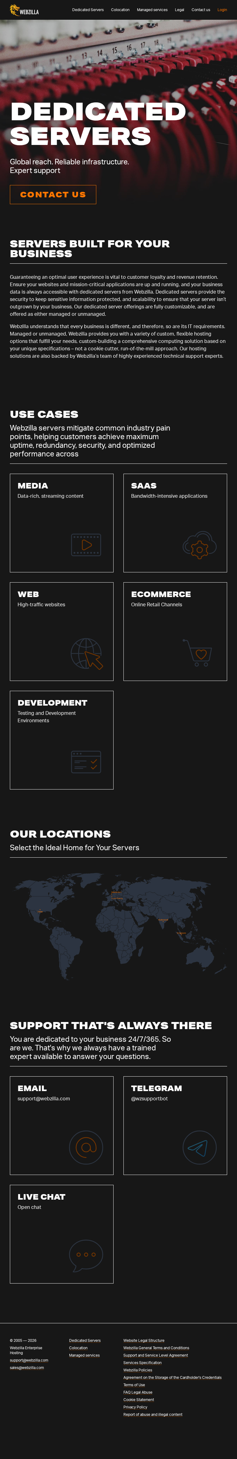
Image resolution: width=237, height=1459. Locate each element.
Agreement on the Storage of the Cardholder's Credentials (172, 1377)
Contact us (201, 10)
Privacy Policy (135, 1407)
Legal (179, 10)
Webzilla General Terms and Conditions (156, 1348)
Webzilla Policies (137, 1370)
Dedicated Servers (88, 10)
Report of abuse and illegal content (152, 1414)
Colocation (120, 10)
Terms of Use (134, 1385)
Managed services (152, 10)
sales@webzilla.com (27, 1368)
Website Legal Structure (143, 1340)
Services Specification (142, 1363)
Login (222, 10)
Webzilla (17, 6)
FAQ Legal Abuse (137, 1392)
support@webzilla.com (29, 1360)
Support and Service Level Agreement (155, 1355)
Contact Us (53, 194)
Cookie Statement (138, 1400)
